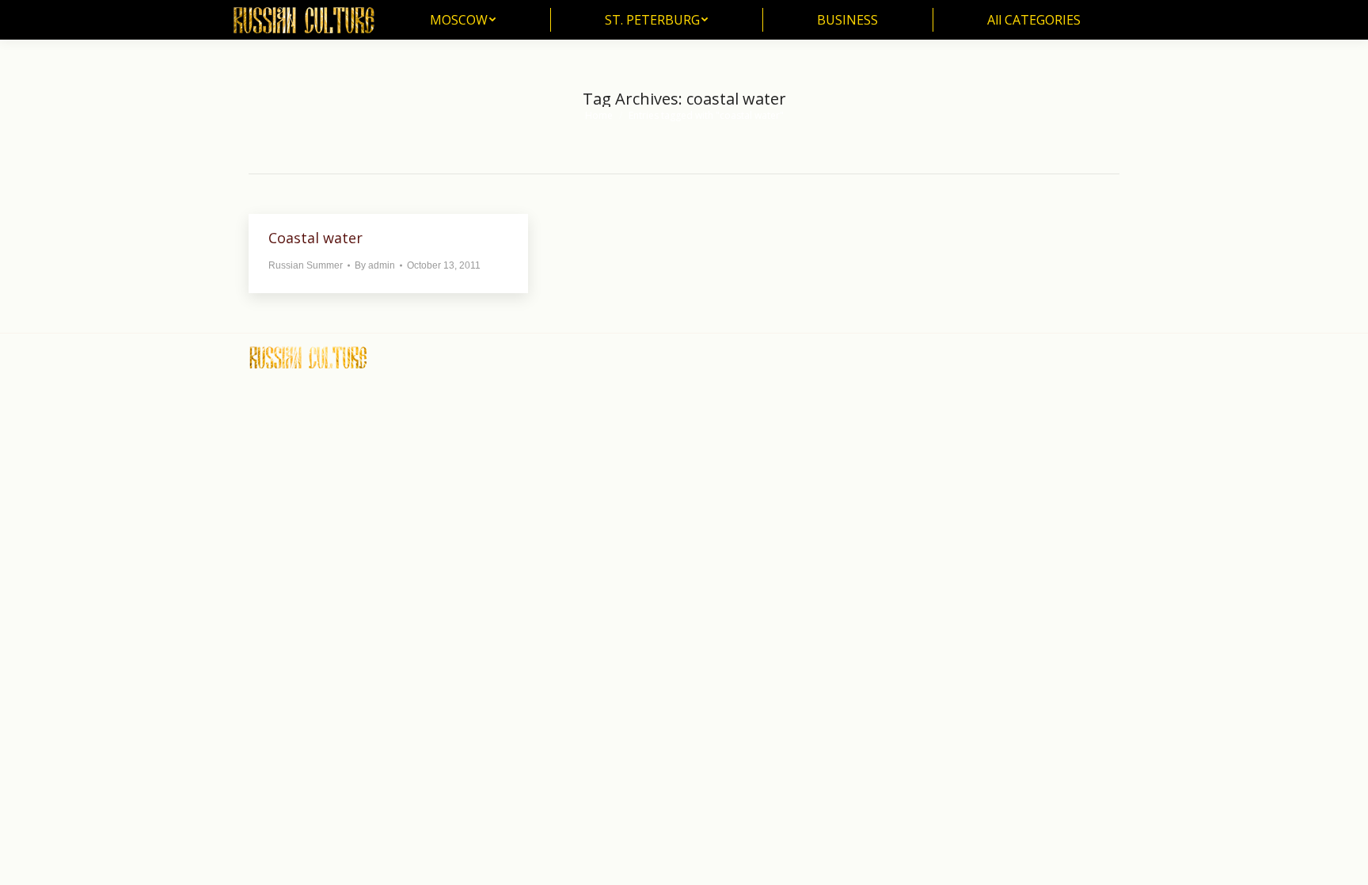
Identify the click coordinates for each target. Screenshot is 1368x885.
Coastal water (315, 237)
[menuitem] (463, 20)
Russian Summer (305, 265)
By (375, 265)
